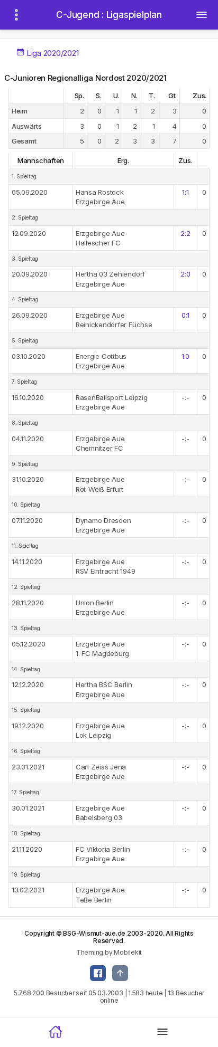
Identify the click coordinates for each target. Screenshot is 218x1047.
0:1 (185, 315)
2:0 (185, 274)
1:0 (185, 356)
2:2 (185, 233)
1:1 (185, 192)
